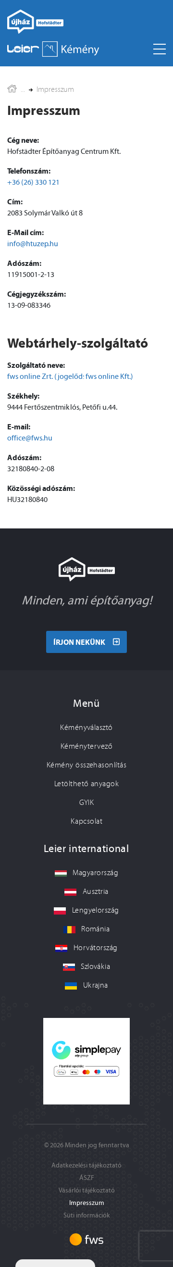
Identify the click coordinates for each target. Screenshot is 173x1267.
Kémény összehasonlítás (87, 765)
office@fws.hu (29, 437)
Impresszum (55, 89)
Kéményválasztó (86, 727)
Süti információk (86, 1215)
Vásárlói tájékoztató (87, 1190)
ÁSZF (86, 1178)
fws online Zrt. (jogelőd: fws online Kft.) (70, 376)
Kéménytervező (86, 746)
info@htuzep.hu (32, 243)
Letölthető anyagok (86, 783)
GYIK (86, 802)
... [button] (23, 89)
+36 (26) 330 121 (33, 182)
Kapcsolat (86, 821)
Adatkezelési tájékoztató (86, 1165)
